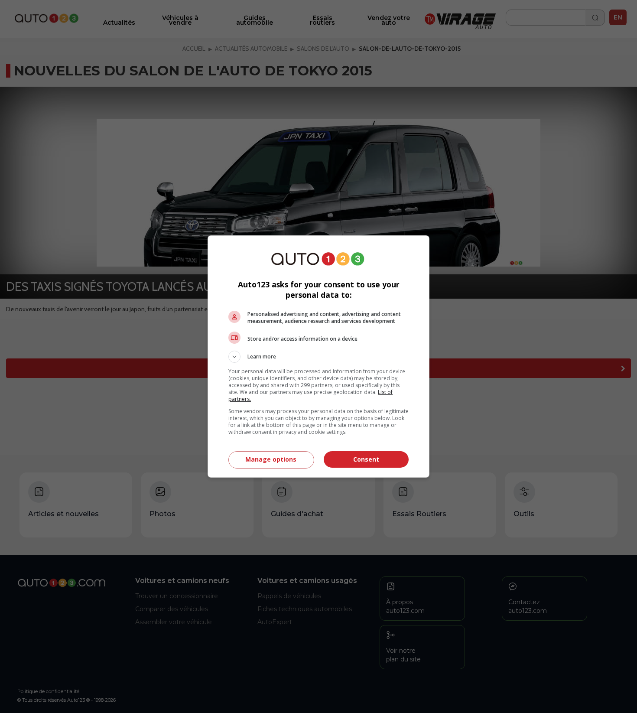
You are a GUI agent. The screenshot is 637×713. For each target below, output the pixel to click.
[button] (318, 357)
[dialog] (318, 356)
